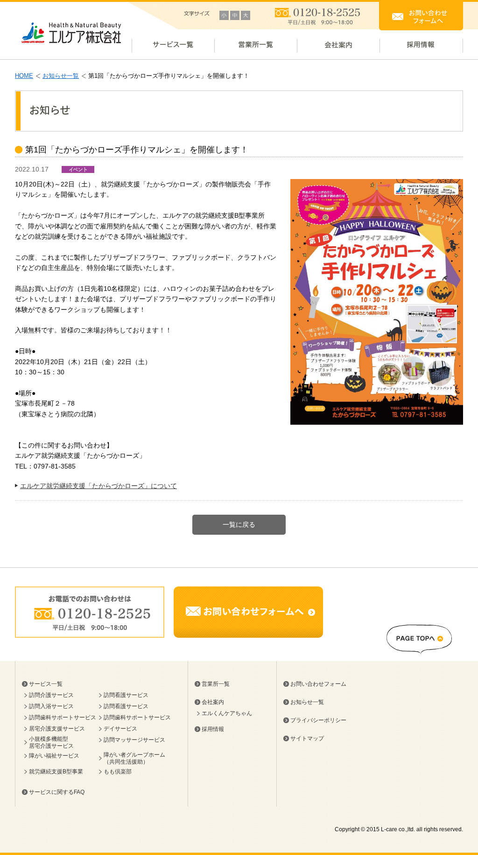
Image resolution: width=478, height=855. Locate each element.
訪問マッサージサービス (134, 740)
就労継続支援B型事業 (56, 771)
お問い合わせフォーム (318, 684)
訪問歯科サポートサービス (62, 717)
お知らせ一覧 (60, 75)
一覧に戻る (239, 524)
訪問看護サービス (126, 695)
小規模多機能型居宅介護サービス (51, 742)
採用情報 (213, 729)
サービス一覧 (46, 684)
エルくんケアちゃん (227, 713)
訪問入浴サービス (51, 706)
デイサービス (120, 728)
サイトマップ (307, 738)
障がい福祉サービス (54, 755)
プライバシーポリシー (318, 720)
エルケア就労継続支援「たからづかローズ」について (98, 486)
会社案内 (213, 702)
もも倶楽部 (118, 771)
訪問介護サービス (51, 695)
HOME (24, 75)
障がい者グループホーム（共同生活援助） (134, 758)
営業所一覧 (216, 684)
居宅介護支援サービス (57, 728)
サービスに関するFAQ (56, 792)
